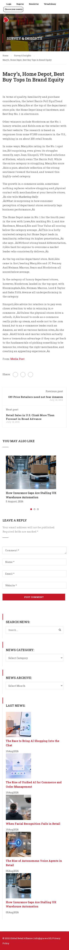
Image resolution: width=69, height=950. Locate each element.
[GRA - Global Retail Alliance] (19, 20)
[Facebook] (15, 374)
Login (9, 4)
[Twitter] (22, 374)
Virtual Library (50, 4)
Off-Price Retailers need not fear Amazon (35, 397)
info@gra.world (42, 938)
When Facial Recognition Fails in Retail (33, 823)
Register (20, 4)
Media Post (17, 358)
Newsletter (34, 4)
